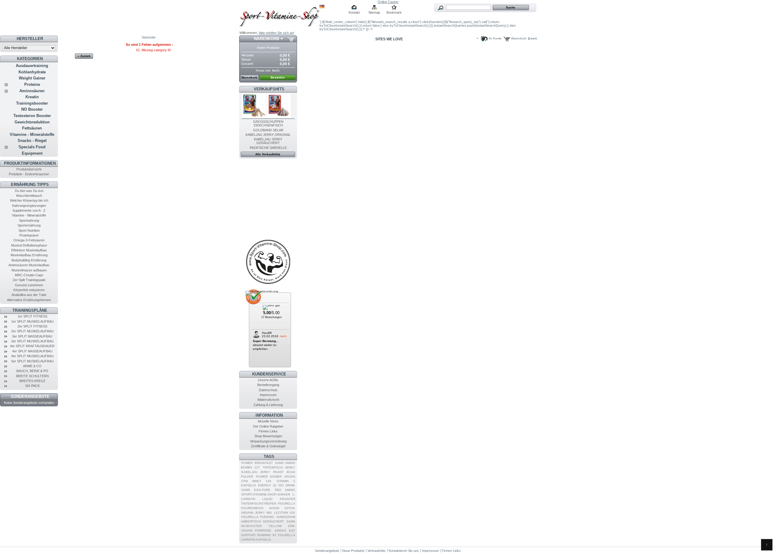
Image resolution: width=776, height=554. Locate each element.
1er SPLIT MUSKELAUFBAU (32, 321)
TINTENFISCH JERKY (279, 467)
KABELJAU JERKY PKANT (262, 472)
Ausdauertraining (32, 65)
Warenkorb (266, 38)
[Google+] (268, 284)
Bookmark (394, 12)
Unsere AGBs (268, 380)
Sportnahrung (29, 220)
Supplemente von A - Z (28, 210)
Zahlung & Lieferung (268, 405)
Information (269, 415)
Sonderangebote (30, 396)
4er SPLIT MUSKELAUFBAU (32, 356)
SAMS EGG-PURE (255, 490)
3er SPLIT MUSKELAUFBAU (32, 341)
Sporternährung (29, 225)
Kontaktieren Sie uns (404, 550)
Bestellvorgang (268, 385)
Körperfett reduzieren (29, 290)
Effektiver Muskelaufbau (29, 250)
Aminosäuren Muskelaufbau (28, 265)
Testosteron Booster (32, 115)
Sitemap (374, 12)
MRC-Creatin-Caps (29, 275)
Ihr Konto (495, 38)
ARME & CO (32, 366)
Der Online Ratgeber (268, 426)
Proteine (32, 84)
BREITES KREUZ (32, 381)
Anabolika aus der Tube (29, 295)
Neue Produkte (353, 550)
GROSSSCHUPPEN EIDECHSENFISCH (268, 123)
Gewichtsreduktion (32, 122)
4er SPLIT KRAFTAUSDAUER (32, 346)
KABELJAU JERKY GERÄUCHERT (268, 141)
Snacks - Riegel (32, 140)
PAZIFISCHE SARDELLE (268, 147)
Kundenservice (269, 374)
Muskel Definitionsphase (29, 245)
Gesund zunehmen (29, 285)
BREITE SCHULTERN (32, 376)
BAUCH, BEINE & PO (32, 371)
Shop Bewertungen (268, 436)
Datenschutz (268, 390)
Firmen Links (268, 431)
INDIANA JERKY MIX (256, 512)
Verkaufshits (269, 89)
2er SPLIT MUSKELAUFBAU (32, 331)
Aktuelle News (268, 421)
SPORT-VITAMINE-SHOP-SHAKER (265, 494)
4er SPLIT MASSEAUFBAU (32, 351)
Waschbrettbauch (29, 195)
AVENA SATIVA (282, 508)
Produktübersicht (29, 169)
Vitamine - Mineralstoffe (32, 134)
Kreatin (32, 97)
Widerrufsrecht (268, 399)
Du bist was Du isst (29, 191)
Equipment (32, 153)
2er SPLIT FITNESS (32, 326)
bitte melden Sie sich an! (276, 33)
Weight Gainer (32, 78)
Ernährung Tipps (30, 184)
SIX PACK (32, 386)
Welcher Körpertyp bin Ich (29, 200)
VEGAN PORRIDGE (256, 530)
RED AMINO (285, 490)
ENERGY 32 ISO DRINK (276, 485)
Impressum (268, 395)
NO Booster (32, 109)
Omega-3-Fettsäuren (29, 240)
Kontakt (354, 12)
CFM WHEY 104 (256, 481)
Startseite (149, 37)
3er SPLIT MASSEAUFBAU (32, 336)
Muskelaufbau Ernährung (29, 255)
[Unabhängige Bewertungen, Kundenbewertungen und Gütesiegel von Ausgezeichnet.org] (262, 291)
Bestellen (278, 77)
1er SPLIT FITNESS (32, 316)
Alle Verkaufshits (267, 154)
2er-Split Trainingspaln (29, 280)
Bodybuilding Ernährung (29, 260)
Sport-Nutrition (29, 230)
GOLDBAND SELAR (268, 130)
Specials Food (31, 147)
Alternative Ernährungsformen (29, 300)
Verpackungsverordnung (268, 441)
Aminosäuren (32, 91)
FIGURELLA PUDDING (257, 517)
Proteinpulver (29, 235)
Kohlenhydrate (32, 72)
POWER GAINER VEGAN (275, 476)
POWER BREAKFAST (257, 463)
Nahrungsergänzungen (29, 205)
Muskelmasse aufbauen (29, 270)
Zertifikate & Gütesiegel (268, 446)
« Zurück (84, 56)
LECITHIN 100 (284, 512)
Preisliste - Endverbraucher (29, 174)
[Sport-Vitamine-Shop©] (279, 15)
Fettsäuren (32, 128)
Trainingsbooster (32, 103)
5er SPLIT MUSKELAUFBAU (32, 361)
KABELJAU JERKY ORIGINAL (268, 134)
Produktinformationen (30, 163)
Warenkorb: (519, 38)
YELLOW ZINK (282, 526)
